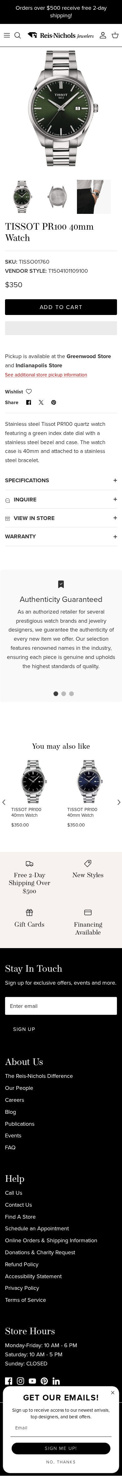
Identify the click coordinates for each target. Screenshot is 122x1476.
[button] (61, 333)
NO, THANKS (61, 1462)
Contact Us (18, 1205)
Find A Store (20, 1217)
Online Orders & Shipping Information (51, 1240)
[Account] (101, 35)
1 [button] (52, 694)
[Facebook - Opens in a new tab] (8, 1381)
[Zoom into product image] (61, 108)
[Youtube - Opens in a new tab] (32, 1381)
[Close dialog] (112, 1392)
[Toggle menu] (7, 35)
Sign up (24, 1029)
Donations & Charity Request (40, 1252)
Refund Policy (21, 1264)
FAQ (10, 1147)
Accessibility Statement (33, 1276)
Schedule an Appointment (37, 1228)
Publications (19, 1124)
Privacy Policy (22, 1288)
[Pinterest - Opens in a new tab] (44, 1381)
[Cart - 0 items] (115, 35)
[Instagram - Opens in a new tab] (20, 1381)
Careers (14, 1100)
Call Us (13, 1193)
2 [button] (60, 694)
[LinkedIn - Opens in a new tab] (56, 1381)
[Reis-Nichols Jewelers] (61, 35)
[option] (61, 108)
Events (13, 1135)
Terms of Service (25, 1300)
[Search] (21, 35)
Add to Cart (61, 307)
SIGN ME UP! (61, 1448)
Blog (10, 1112)
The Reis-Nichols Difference (39, 1076)
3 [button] (68, 694)
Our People (19, 1088)
